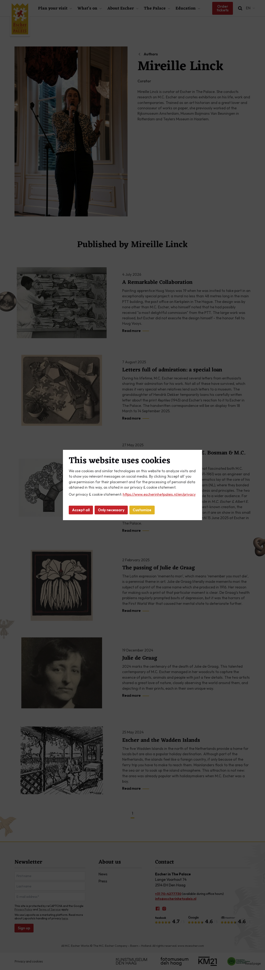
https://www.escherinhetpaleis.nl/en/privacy (159, 494)
